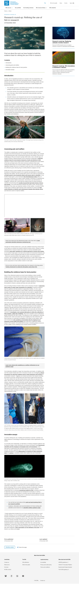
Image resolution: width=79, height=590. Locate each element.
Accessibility (43, 562)
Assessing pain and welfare (12, 65)
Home (5, 11)
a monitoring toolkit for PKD (26, 490)
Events (65, 3)
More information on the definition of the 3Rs (27, 527)
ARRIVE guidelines (63, 562)
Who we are (8, 7)
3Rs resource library (40, 7)
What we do (7, 564)
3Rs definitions (25, 562)
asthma (11, 453)
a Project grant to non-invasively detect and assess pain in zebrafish (22, 175)
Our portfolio (18, 7)
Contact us (6, 562)
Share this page (23, 547)
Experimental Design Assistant (65, 567)
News (61, 3)
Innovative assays (10, 69)
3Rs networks (52, 7)
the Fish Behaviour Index (30, 176)
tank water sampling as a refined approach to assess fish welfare (27, 251)
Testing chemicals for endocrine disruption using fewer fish (21, 267)
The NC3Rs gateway (63, 569)
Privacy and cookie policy (46, 564)
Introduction (8, 62)
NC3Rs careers (7, 569)
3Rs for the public (53, 3)
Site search (45, 3)
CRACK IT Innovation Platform (65, 564)
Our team (6, 567)
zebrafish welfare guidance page (31, 507)
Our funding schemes (28, 7)
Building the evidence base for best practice (16, 67)
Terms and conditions (45, 567)
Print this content (10, 547)
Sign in (71, 3)
